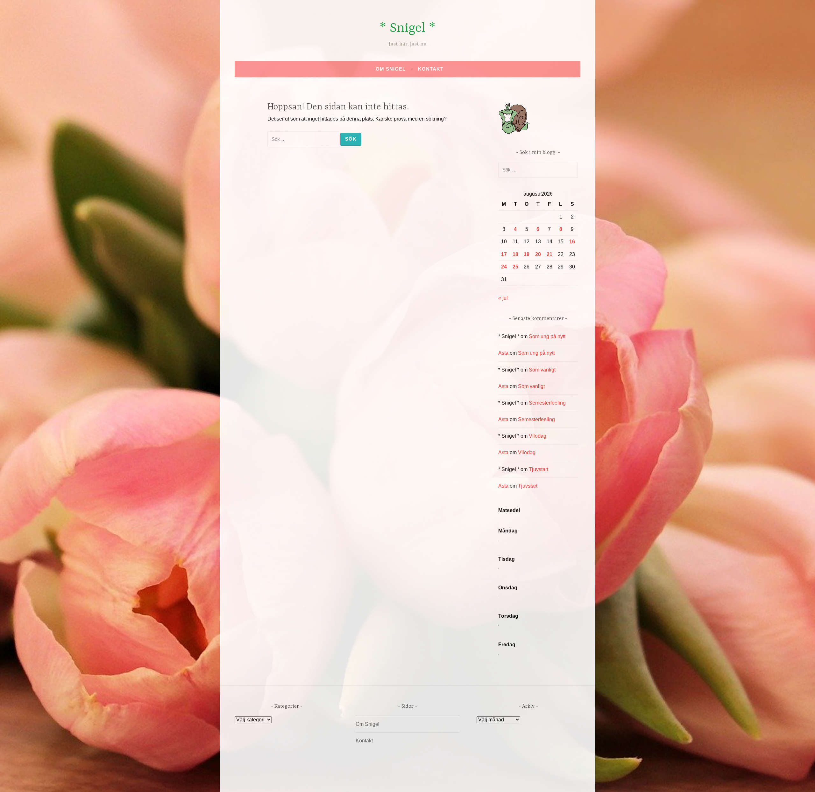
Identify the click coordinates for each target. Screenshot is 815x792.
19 (526, 254)
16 (572, 241)
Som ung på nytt (547, 336)
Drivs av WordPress (360, 780)
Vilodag (537, 436)
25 (515, 266)
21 (549, 254)
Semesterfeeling (547, 403)
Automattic (467, 780)
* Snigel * (407, 28)
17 (504, 254)
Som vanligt (542, 369)
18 (515, 254)
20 (538, 254)
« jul (503, 298)
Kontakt (430, 69)
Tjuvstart (538, 469)
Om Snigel (391, 69)
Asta (503, 353)
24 (504, 266)
